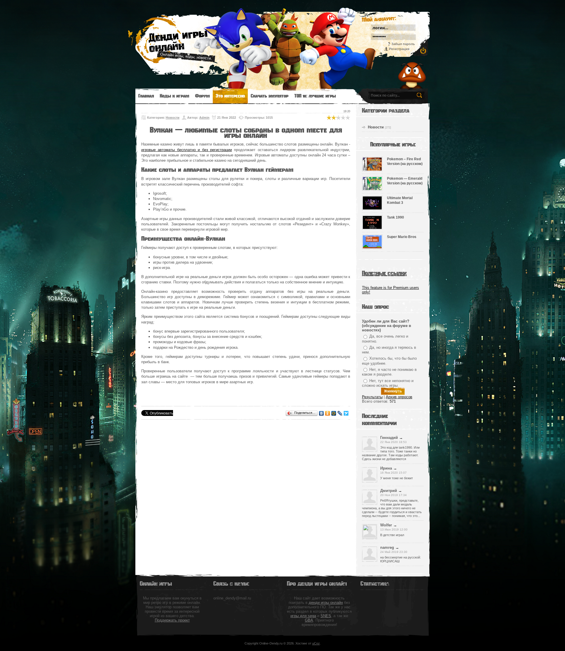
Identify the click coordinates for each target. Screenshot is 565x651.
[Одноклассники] (328, 413)
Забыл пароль (403, 44)
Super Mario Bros (401, 237)
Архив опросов (399, 397)
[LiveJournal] (340, 413)
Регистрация (399, 49)
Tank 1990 (395, 217)
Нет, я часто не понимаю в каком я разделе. (389, 372)
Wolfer (386, 525)
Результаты (372, 397)
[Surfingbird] (346, 413)
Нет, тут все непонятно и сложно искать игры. (387, 383)
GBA (309, 620)
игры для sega (303, 616)
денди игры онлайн (326, 602)
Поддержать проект (172, 620)
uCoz (316, 643)
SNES (325, 616)
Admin (204, 117)
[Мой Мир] (334, 413)
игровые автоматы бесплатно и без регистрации (186, 150)
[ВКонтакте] (321, 413)
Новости (173, 117)
